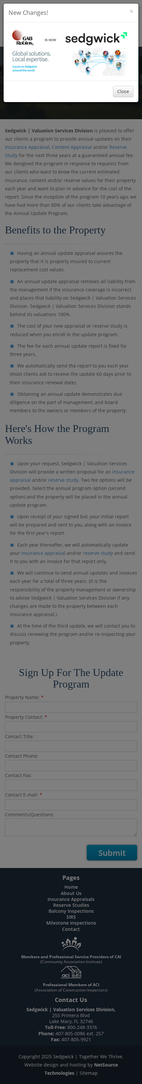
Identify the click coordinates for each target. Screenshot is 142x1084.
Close (123, 91)
